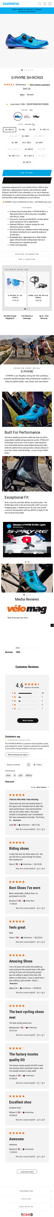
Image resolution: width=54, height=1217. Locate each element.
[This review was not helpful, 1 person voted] (42, 1035)
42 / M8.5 (25, 136)
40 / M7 (32, 129)
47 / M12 (42, 156)
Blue (18, 116)
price (20, 775)
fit (14, 775)
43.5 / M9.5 (26, 142)
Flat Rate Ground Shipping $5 (10, 317)
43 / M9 (14, 142)
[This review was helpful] (38, 942)
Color (27, 110)
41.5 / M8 (13, 136)
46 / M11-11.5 (14, 156)
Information (26, 1191)
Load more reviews (27, 1172)
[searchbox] (15, 765)
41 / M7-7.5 (44, 129)
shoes (8, 775)
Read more (17, 820)
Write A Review (28, 721)
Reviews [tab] (9, 652)
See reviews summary (40, 85)
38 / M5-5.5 (9, 129)
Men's (22, 95)
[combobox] (40, 787)
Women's (30, 95)
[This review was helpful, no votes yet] (38, 829)
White (27, 116)
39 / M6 (22, 129)
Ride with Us (26, 1207)
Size (25, 124)
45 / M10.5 (29, 149)
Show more (9, 781)
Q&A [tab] (18, 652)
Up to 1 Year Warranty (44, 317)
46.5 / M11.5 (29, 156)
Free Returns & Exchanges (27, 317)
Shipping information (27, 254)
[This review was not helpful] (42, 1083)
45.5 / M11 (42, 149)
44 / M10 (39, 142)
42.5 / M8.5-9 (39, 136)
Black (36, 116)
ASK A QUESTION (27, 259)
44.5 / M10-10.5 (14, 149)
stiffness (29, 775)
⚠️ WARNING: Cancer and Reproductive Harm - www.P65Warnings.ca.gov (27, 202)
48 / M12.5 (27, 162)
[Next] (52, 625)
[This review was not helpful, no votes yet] (42, 829)
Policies (26, 1199)
